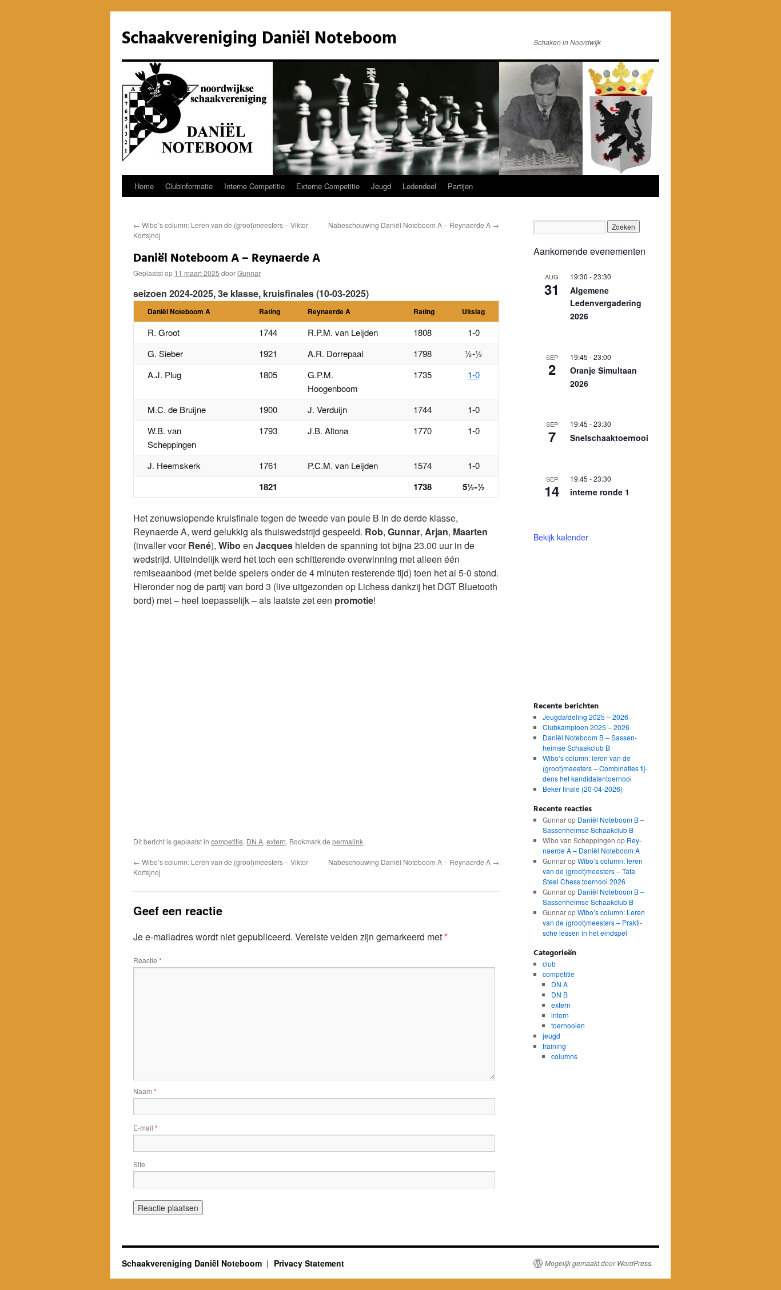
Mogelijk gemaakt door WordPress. (599, 1263)
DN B (559, 994)
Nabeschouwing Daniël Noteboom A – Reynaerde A (413, 225)
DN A (254, 841)
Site (139, 1164)
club (549, 963)
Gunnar (249, 273)
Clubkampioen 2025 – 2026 (586, 727)
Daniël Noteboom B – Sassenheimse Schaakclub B (590, 742)
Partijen (460, 186)
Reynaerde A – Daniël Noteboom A (592, 845)
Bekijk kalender (560, 537)
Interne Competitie (254, 186)
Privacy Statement (309, 1263)
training (554, 1046)
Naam (145, 1091)
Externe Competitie (328, 186)
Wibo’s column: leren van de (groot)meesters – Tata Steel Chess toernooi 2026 (593, 871)
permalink (347, 841)
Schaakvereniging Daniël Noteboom (259, 39)
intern (560, 1015)
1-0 (474, 374)
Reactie (147, 960)
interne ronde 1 (599, 492)
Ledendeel (419, 186)
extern (276, 841)
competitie (227, 841)
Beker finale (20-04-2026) (583, 789)
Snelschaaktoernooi (609, 437)
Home (144, 186)
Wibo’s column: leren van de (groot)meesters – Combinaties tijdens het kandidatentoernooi (595, 768)
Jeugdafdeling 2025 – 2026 (585, 717)
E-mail (145, 1127)
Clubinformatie (189, 186)
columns (564, 1056)
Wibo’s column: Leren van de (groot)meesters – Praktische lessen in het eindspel (594, 922)
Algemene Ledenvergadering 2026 (605, 303)
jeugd (551, 1035)
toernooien (568, 1025)
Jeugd (381, 186)
